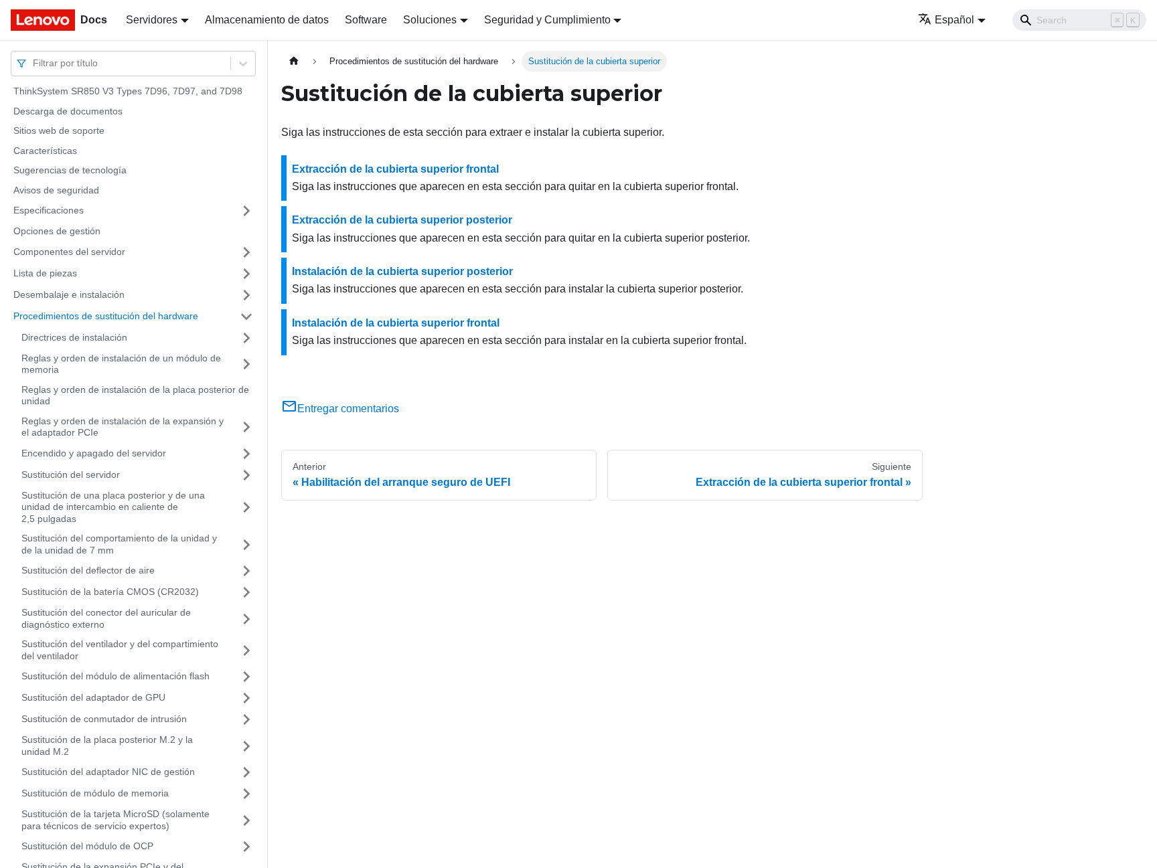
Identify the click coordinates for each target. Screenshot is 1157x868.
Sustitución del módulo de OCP (87, 846)
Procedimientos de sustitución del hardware (105, 316)
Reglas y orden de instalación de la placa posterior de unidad (135, 395)
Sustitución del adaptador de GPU (93, 697)
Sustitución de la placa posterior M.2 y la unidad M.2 (107, 745)
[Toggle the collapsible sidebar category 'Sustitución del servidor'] (246, 475)
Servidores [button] (151, 19)
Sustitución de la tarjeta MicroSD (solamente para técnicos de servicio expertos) (115, 819)
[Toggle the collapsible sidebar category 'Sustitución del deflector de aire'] (246, 571)
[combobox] (34, 63)
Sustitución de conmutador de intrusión (104, 718)
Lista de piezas (45, 273)
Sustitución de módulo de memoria (95, 793)
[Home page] (294, 61)
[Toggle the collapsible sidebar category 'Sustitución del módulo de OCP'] (246, 846)
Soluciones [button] (430, 19)
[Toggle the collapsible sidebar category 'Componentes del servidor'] (246, 252)
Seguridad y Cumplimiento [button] (547, 19)
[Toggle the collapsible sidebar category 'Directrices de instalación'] (246, 338)
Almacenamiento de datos (267, 19)
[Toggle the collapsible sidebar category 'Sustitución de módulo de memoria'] (246, 793)
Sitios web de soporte (58, 130)
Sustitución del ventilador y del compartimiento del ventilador (119, 649)
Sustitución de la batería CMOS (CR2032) (110, 591)
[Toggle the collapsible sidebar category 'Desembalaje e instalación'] (246, 295)
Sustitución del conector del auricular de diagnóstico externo (106, 618)
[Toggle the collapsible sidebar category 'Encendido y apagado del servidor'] (246, 453)
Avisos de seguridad (56, 190)
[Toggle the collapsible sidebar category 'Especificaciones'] (246, 211)
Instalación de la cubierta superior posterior (402, 271)
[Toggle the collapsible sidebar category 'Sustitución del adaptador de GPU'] (246, 698)
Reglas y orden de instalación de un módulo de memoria (121, 364)
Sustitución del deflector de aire (88, 570)
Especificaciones (48, 210)
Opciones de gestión (56, 231)
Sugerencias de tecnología (70, 170)
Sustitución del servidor (70, 474)
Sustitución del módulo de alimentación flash (115, 676)
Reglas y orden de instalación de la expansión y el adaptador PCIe (122, 427)
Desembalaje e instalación (69, 294)
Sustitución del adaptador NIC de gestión (108, 771)
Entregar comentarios (348, 408)
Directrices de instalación (74, 337)
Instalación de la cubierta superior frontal (395, 323)
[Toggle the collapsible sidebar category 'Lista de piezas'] (246, 273)
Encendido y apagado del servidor (93, 453)
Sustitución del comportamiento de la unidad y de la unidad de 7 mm (119, 544)
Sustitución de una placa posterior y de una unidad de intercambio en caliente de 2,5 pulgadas (113, 507)
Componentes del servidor (69, 251)
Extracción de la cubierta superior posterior (402, 220)
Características (45, 150)
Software (366, 19)
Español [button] (954, 19)
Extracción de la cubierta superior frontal (395, 169)
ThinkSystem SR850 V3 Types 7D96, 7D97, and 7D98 (127, 91)
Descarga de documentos (68, 111)
